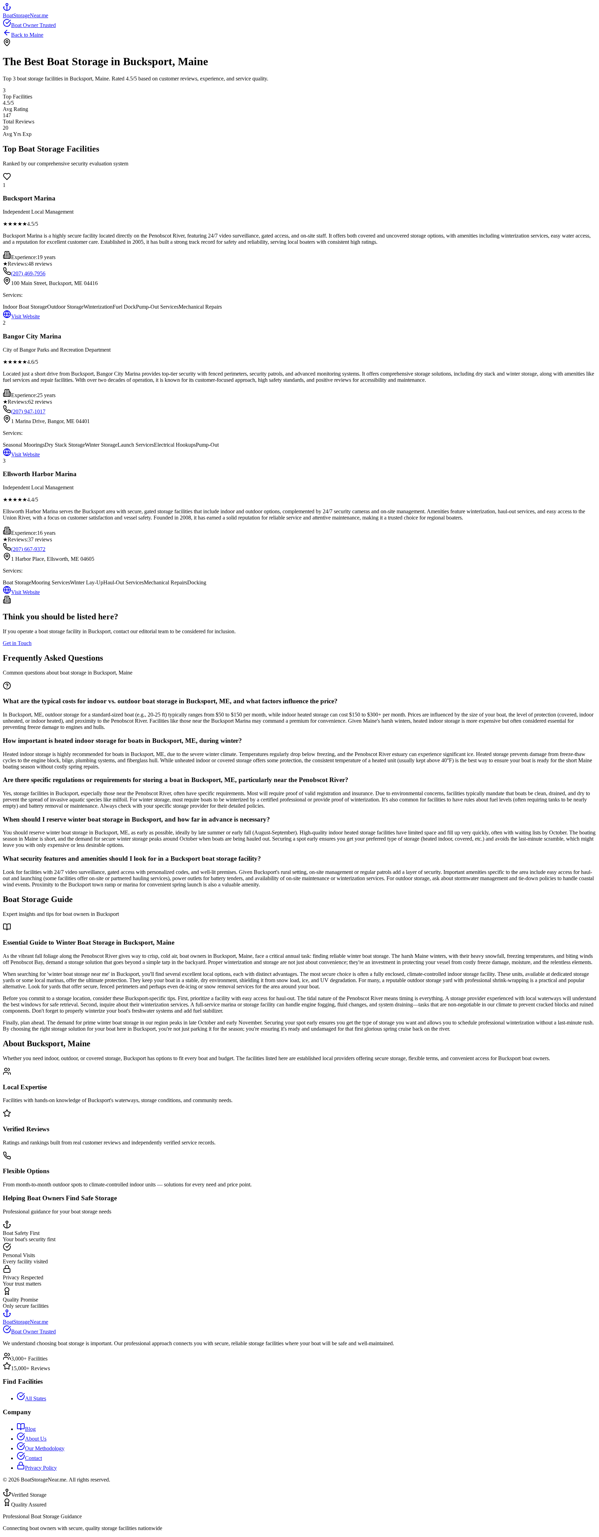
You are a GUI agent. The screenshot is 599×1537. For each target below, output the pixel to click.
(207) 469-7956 (28, 273)
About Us (35, 1439)
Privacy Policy (41, 1468)
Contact (33, 1458)
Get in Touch (17, 643)
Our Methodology (44, 1448)
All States (35, 1398)
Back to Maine (27, 35)
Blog (30, 1429)
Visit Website (25, 316)
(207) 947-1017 (28, 411)
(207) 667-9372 (28, 549)
